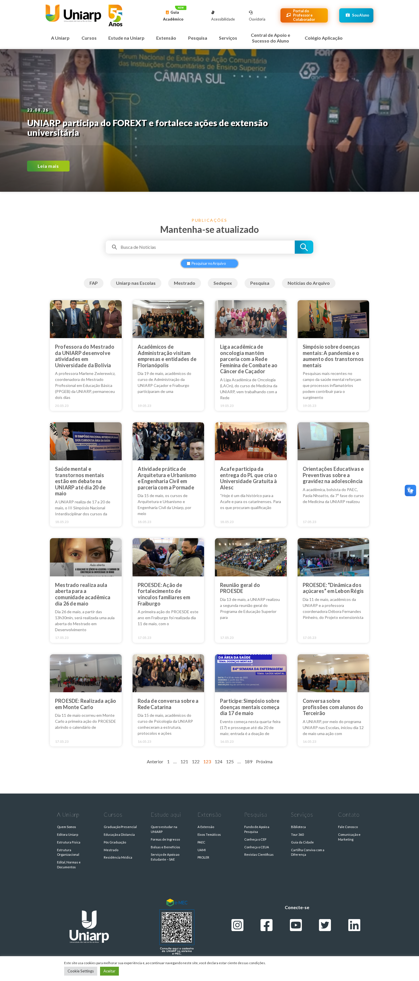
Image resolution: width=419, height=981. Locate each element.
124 (218, 761)
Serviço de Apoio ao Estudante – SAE (165, 857)
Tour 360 (297, 834)
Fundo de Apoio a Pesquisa (256, 829)
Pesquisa (197, 38)
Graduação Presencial (120, 827)
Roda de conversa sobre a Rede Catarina (168, 704)
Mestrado (184, 283)
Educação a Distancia (119, 834)
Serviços (228, 38)
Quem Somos (66, 827)
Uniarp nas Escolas (136, 283)
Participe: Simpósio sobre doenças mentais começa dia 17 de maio (249, 707)
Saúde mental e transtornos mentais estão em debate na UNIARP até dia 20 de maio (80, 481)
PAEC (201, 842)
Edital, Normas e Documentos (69, 864)
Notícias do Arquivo (309, 283)
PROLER (203, 857)
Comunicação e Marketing (349, 837)
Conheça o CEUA (256, 847)
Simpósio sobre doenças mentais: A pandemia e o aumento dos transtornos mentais (333, 356)
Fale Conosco (348, 827)
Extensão (166, 38)
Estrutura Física (68, 842)
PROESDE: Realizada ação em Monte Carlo (85, 704)
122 (196, 761)
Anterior (155, 761)
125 (230, 761)
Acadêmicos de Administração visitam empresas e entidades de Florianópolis (167, 356)
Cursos (89, 38)
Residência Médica (118, 857)
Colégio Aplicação (324, 38)
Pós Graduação (115, 842)
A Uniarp (60, 38)
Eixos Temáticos (209, 834)
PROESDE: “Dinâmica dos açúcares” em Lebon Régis (333, 588)
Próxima (264, 761)
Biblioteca (298, 827)
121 (184, 761)
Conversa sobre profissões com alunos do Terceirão (333, 707)
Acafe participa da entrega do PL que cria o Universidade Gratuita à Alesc (248, 478)
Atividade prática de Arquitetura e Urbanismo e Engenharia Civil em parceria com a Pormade (167, 478)
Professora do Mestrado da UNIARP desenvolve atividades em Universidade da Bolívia (84, 356)
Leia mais (48, 166)
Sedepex (222, 283)
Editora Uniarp (67, 834)
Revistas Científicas (259, 854)
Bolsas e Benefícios (165, 847)
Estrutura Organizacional (68, 852)
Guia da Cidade (302, 842)
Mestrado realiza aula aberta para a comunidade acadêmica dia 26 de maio (82, 594)
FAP (94, 283)
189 (248, 761)
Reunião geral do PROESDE (240, 588)
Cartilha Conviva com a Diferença (307, 852)
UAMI (202, 850)
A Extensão (206, 827)
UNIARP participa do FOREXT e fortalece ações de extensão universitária (147, 127)
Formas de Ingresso (165, 839)
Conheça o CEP (255, 839)
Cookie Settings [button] (81, 971)
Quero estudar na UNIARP (164, 829)
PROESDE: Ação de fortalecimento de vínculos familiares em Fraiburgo (164, 594)
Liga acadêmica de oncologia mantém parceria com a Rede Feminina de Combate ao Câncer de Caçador (248, 359)
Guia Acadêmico (173, 15)
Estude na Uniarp (126, 38)
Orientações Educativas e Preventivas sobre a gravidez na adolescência (333, 475)
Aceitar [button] (109, 971)
